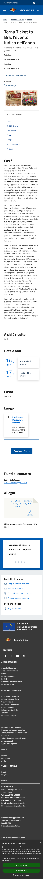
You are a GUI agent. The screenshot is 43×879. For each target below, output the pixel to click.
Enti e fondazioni (8, 676)
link (9, 860)
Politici (4, 679)
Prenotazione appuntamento (12, 817)
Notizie (4, 755)
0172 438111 (14, 795)
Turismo (4, 712)
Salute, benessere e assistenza (13, 738)
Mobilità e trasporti (9, 715)
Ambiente (5, 735)
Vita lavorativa (7, 701)
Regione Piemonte (10, 2)
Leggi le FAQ (6, 823)
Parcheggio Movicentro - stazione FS (18, 420)
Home (5, 19)
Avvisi (3, 761)
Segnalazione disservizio (11, 820)
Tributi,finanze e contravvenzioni (14, 732)
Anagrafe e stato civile (10, 696)
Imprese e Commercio (10, 704)
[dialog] (21, 859)
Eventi (29, 19)
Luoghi (4, 774)
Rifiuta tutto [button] (21, 870)
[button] (21, 875)
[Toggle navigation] (4, 9)
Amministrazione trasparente (13, 837)
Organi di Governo (8, 668)
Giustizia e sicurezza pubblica (13, 730)
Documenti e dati (8, 684)
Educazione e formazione (11, 727)
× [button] (40, 842)
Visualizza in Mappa (21, 451)
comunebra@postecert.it (15, 805)
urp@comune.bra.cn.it (16, 803)
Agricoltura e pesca (9, 743)
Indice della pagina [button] (14, 114)
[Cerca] (38, 10)
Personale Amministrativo (11, 681)
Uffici (3, 673)
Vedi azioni (20, 75)
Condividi (8, 75)
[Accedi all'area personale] (34, 3)
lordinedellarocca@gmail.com (15, 482)
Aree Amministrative (9, 670)
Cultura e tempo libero (10, 699)
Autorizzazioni (7, 741)
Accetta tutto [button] (21, 865)
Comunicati (5, 758)
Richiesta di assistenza (10, 825)
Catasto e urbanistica (9, 710)
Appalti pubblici (7, 707)
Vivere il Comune (17, 19)
